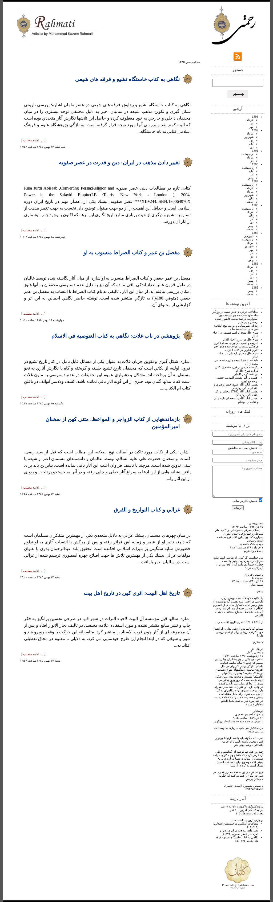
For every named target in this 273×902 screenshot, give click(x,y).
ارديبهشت (248, 153)
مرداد (250, 133)
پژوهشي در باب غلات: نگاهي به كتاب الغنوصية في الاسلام (115, 336)
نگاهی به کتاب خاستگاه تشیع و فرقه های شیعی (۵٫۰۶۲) (236, 839)
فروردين (249, 235)
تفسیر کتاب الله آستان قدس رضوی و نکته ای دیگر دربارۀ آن (236, 386)
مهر (251, 126)
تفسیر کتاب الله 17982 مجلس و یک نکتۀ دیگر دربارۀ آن (236, 393)
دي (252, 147)
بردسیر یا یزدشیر (248, 322)
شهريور (249, 136)
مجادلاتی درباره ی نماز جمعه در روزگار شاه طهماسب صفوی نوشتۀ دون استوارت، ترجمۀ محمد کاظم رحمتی (235, 315)
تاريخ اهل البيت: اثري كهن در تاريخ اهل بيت (132, 593)
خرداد (250, 119)
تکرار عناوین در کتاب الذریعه (241, 349)
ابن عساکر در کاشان (246, 374)
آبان (251, 143)
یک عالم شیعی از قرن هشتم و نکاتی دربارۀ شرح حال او (236, 369)
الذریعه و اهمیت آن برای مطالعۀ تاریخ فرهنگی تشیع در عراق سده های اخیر (236, 344)
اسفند (250, 201)
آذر (252, 174)
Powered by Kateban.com (238, 885)
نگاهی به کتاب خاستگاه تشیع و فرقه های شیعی (127, 79)
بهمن (251, 177)
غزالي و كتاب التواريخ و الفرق (147, 509)
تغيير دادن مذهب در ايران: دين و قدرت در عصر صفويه (119, 162)
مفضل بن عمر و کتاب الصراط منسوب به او (131, 252)
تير (252, 123)
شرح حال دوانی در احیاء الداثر (240, 339)
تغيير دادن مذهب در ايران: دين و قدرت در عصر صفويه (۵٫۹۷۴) (239, 832)
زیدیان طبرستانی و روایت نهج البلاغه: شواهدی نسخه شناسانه (236, 327)
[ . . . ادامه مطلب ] (33, 140)
